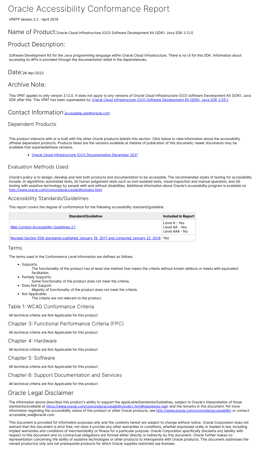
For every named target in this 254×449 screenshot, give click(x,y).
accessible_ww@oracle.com (87, 113)
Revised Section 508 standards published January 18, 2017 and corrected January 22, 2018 (85, 238)
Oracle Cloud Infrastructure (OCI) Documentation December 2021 (85, 155)
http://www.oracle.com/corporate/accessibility (193, 410)
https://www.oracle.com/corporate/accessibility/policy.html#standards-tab (106, 406)
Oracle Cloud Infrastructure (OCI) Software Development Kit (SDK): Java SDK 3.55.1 (160, 100)
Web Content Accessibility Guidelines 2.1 (43, 227)
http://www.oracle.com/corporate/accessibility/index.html (55, 190)
